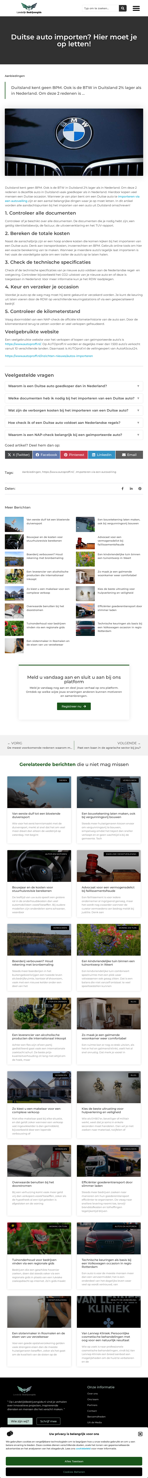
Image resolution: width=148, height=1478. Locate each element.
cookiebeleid (83, 1448)
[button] (140, 1434)
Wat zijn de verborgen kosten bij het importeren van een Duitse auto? (74, 410)
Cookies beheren (74, 1471)
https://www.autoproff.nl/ (23, 344)
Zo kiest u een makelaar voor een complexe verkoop (36, 1110)
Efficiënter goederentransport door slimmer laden (107, 1184)
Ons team (93, 1399)
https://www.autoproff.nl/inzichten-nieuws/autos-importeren (49, 356)
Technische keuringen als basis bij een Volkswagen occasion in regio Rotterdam (120, 627)
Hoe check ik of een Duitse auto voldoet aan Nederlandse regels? (74, 423)
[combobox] (100, 8)
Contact (92, 1410)
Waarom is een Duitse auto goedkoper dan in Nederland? (74, 386)
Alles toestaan (74, 1461)
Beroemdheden (96, 1416)
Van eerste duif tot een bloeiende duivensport (36, 815)
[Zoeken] (123, 8)
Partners (92, 1405)
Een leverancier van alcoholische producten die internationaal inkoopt (47, 575)
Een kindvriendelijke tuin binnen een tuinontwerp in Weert (108, 962)
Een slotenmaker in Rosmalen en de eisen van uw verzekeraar (38, 1335)
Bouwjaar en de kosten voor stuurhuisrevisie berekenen (32, 889)
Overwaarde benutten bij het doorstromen (33, 1184)
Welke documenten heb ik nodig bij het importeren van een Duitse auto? (74, 398)
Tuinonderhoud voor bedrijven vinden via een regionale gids (34, 1261)
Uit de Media (94, 1422)
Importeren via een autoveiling (96, 471)
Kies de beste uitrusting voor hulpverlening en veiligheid (103, 1110)
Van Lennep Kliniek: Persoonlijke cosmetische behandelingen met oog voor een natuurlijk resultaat (106, 1336)
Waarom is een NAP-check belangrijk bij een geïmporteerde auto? (74, 435)
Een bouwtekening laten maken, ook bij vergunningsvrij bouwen (108, 815)
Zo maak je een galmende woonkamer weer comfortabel (104, 1036)
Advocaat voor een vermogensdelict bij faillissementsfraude (111, 540)
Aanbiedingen (15, 76)
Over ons (92, 1393)
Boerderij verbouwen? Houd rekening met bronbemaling (32, 962)
